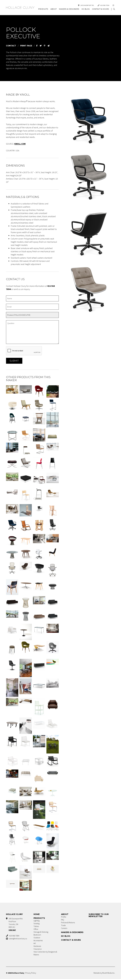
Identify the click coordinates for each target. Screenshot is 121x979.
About (53, 9)
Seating (36, 923)
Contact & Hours (100, 9)
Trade (63, 925)
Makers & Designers (69, 9)
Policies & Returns (68, 922)
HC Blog (86, 9)
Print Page (26, 46)
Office (36, 929)
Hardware (37, 946)
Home (37, 914)
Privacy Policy (30, 973)
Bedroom (37, 935)
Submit (14, 360)
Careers (64, 928)
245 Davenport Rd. (87, 5)
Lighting (36, 920)
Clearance (38, 949)
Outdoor (37, 937)
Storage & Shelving (41, 932)
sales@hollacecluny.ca (18, 938)
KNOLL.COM (20, 143)
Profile (63, 917)
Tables (36, 926)
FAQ (62, 919)
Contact (11, 46)
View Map (12, 930)
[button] (114, 9)
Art (35, 943)
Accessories (38, 940)
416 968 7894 (104, 5)
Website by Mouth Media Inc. (104, 973)
